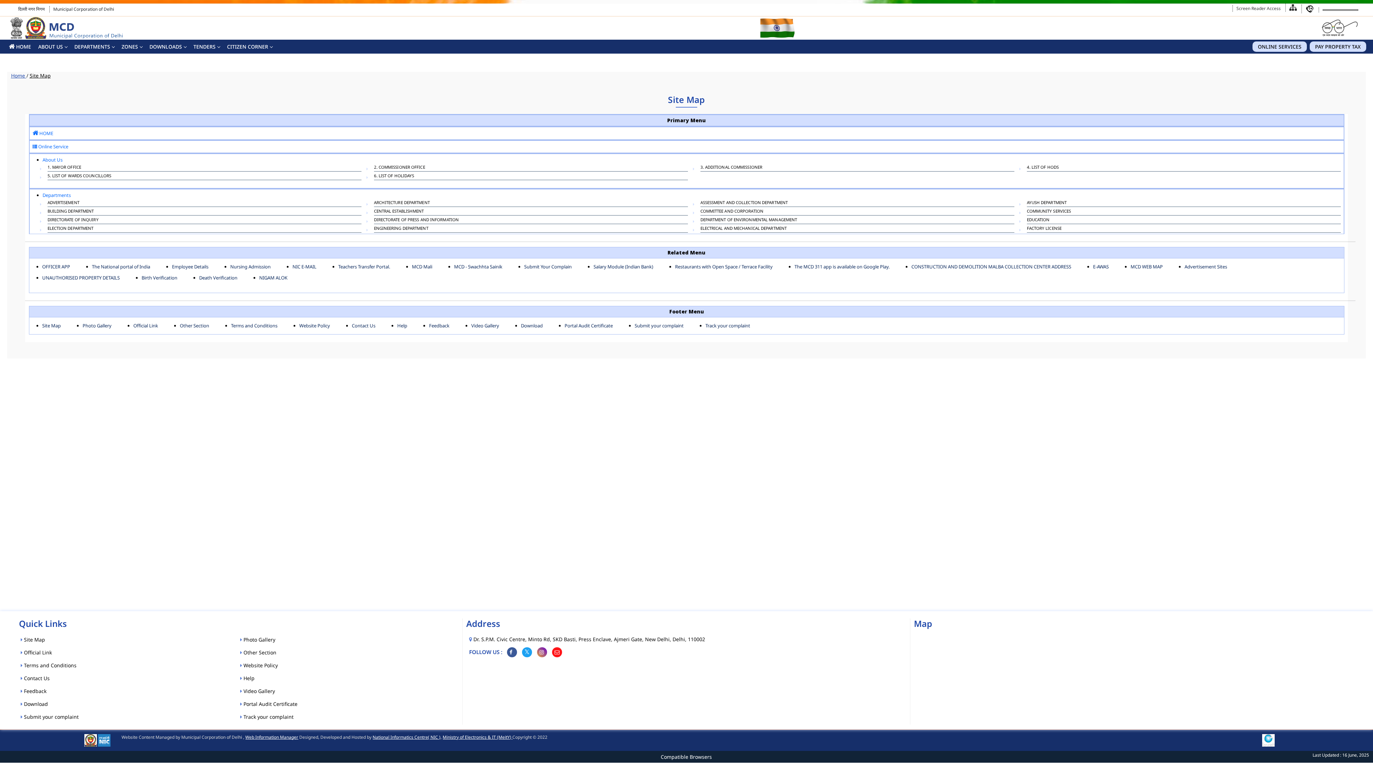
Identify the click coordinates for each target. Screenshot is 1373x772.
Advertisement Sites (1206, 266)
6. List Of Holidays (394, 175)
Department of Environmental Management (748, 219)
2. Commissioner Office (399, 167)
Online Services (1279, 46)
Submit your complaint (659, 325)
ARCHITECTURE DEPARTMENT (402, 202)
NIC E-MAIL (304, 266)
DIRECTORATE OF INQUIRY (73, 219)
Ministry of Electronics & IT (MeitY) (477, 737)
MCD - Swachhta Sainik (478, 266)
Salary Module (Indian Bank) (623, 266)
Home (18, 75)
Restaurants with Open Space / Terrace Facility (724, 266)
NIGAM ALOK (273, 277)
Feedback (439, 325)
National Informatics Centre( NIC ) (407, 737)
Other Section (194, 325)
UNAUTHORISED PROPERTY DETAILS (81, 277)
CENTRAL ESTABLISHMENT (399, 211)
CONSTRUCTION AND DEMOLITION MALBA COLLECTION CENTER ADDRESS (991, 266)
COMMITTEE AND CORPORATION (732, 211)
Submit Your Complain (548, 266)
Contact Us (363, 325)
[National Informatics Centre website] (104, 740)
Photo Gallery (97, 325)
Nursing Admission (250, 266)
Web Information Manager (271, 737)
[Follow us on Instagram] (542, 652)
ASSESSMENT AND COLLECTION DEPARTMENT (744, 202)
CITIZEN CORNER (247, 46)
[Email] (557, 652)
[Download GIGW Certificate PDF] (1268, 740)
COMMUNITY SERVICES (1049, 211)
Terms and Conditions (254, 325)
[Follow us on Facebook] (512, 652)
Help (402, 325)
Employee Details (190, 266)
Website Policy (314, 325)
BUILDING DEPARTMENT (71, 211)
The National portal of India (121, 266)
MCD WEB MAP (1147, 266)
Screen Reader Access (1258, 8)
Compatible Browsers (686, 756)
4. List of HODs (1043, 167)
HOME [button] (23, 46)
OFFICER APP (56, 266)
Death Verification (218, 277)
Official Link (145, 325)
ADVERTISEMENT (63, 202)
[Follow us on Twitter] (527, 652)
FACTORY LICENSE (1044, 228)
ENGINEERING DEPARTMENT (401, 228)
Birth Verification (159, 277)
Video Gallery (485, 325)
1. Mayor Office (65, 167)
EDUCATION (1038, 219)
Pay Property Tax (1338, 46)
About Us (50, 46)
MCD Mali (422, 266)
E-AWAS (1101, 266)
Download (532, 325)
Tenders (204, 46)
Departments (92, 46)
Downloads (165, 46)
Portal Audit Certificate (589, 325)
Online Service (52, 146)
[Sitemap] (1293, 8)
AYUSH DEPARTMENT (1047, 202)
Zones (130, 46)
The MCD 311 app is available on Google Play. (842, 266)
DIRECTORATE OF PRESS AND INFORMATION (416, 219)
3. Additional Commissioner (731, 167)
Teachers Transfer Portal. (364, 266)
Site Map (51, 325)
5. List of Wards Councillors (80, 175)
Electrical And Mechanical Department (743, 228)
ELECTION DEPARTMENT (71, 228)
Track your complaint (727, 325)
